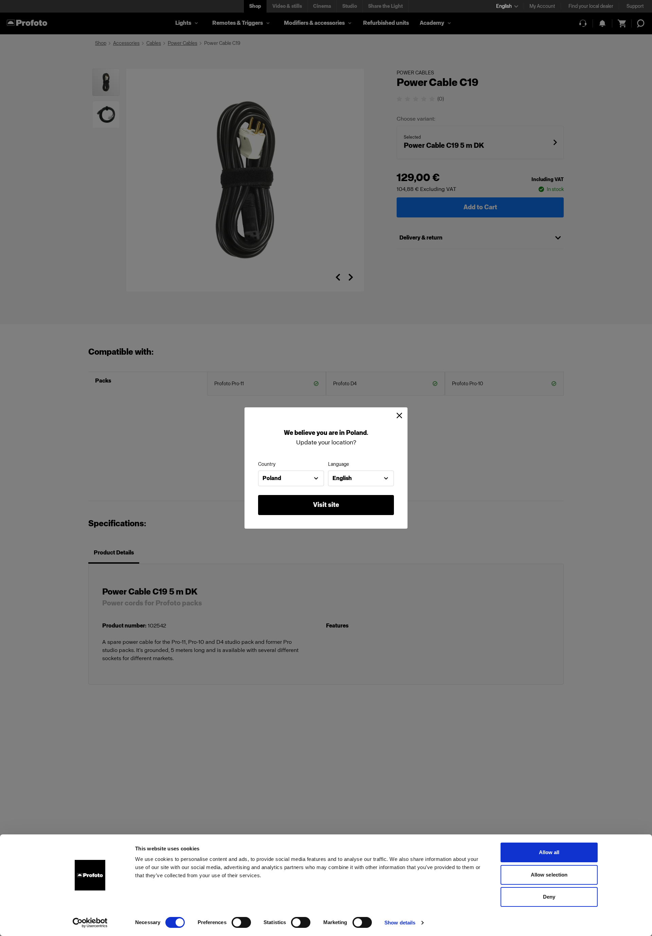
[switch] (241, 922)
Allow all (549, 852)
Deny (549, 897)
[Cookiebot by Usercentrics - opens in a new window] (90, 923)
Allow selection (549, 875)
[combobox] (291, 478)
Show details (399, 922)
